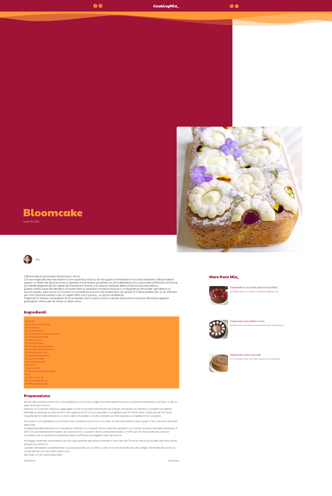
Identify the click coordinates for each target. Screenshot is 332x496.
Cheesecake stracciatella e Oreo (247, 321)
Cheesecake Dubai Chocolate (245, 354)
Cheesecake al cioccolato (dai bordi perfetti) (253, 287)
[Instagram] (100, 6)
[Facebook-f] (95, 6)
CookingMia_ (166, 5)
